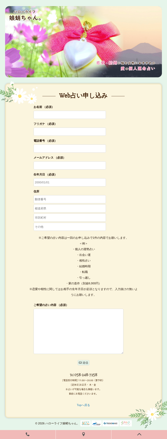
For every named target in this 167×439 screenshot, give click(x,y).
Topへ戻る (83, 405)
